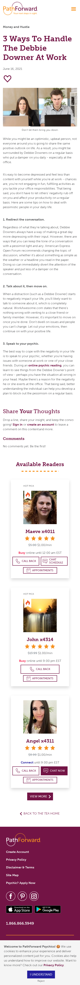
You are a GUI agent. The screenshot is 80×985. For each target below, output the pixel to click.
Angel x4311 (40, 741)
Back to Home (41, 813)
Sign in (18, 424)
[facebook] (10, 896)
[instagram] (34, 896)
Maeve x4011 (40, 531)
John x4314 (40, 639)
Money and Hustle (16, 27)
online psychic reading (45, 365)
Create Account (17, 852)
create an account (40, 424)
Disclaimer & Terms (20, 867)
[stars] (40, 538)
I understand (41, 974)
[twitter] (22, 896)
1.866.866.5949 (20, 923)
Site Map (12, 875)
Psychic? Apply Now (20, 883)
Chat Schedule (56, 561)
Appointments (42, 570)
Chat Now (57, 770)
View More (39, 796)
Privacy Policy (53, 965)
